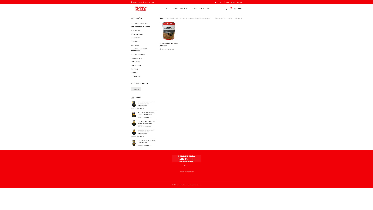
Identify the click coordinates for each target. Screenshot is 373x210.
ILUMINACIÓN (135, 62)
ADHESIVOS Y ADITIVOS (139, 23)
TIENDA (175, 8)
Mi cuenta (220, 2)
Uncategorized (135, 76)
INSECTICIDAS (136, 65)
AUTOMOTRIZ (136, 30)
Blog (227, 2)
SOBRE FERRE (185, 8)
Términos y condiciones (186, 171)
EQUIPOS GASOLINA (138, 54)
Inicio (233, 2)
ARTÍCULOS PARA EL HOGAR (140, 27)
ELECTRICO (135, 45)
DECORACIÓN (135, 38)
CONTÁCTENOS (204, 8)
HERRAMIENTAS (136, 58)
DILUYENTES (135, 41)
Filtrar (136, 89)
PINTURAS (134, 69)
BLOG (195, 8)
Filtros (237, 18)
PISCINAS (134, 73)
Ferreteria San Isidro (183, 185)
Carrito (239, 2)
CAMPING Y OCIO (137, 34)
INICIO (168, 8)
